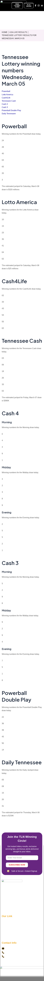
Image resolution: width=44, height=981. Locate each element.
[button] (42, 5)
